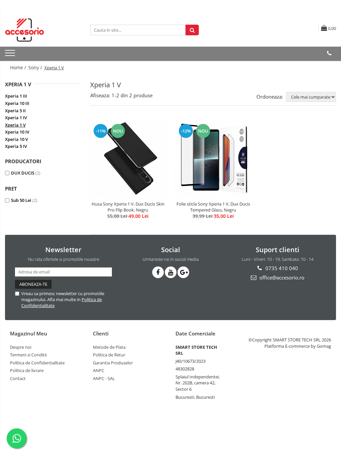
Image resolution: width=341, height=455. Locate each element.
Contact (18, 378)
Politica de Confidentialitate (37, 363)
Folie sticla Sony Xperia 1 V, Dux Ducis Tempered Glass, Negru (213, 207)
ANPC (98, 370)
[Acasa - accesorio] (38, 30)
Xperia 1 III (16, 96)
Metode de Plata (109, 347)
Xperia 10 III (17, 103)
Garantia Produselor (113, 363)
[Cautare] (192, 30)
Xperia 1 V (15, 125)
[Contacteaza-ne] (329, 53)
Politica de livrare (27, 370)
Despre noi (20, 347)
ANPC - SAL (104, 378)
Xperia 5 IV (16, 146)
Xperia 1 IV (16, 118)
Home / (18, 67)
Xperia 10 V (16, 139)
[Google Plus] (183, 272)
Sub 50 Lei (21, 200)
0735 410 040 (281, 268)
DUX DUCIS (22, 173)
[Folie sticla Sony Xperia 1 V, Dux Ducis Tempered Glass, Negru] (213, 158)
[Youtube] (170, 272)
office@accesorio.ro (281, 277)
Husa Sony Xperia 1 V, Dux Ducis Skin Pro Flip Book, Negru (128, 207)
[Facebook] (158, 272)
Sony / (35, 67)
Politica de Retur (109, 355)
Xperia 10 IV (17, 132)
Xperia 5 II (15, 111)
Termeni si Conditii (28, 355)
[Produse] (11, 55)
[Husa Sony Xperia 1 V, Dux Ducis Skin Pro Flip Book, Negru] (128, 158)
